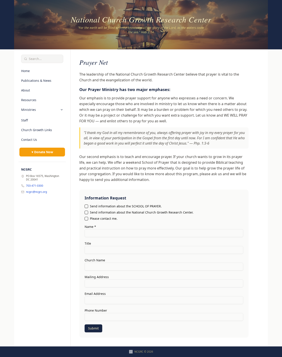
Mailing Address (97, 277)
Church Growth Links (36, 130)
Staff (24, 120)
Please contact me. (103, 218)
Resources (28, 100)
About (25, 90)
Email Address (95, 294)
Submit (93, 328)
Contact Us (29, 140)
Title (88, 243)
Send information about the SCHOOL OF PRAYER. (126, 206)
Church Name (95, 260)
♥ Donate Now (42, 152)
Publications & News (36, 80)
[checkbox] (86, 206)
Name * (90, 227)
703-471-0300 (34, 186)
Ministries (28, 110)
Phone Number (96, 310)
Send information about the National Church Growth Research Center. (141, 212)
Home (25, 71)
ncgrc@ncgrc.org (36, 192)
